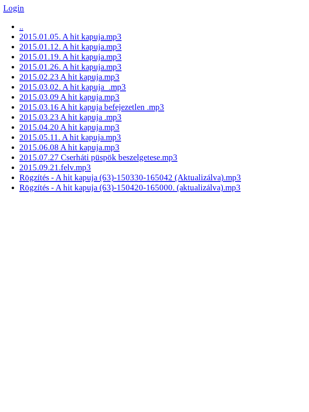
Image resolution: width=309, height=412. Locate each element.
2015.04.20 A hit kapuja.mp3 (69, 127)
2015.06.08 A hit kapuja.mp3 (69, 147)
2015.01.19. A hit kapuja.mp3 (70, 57)
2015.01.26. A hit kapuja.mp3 (70, 67)
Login (13, 8)
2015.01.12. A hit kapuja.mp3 (70, 47)
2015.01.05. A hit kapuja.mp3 (70, 36)
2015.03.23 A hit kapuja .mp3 (70, 117)
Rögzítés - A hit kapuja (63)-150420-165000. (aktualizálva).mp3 (130, 187)
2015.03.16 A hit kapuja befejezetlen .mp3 (91, 107)
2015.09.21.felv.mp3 (55, 167)
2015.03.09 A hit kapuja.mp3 (69, 97)
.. (21, 26)
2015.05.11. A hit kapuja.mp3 (70, 137)
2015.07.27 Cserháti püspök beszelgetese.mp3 (98, 157)
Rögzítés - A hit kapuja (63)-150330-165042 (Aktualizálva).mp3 (130, 177)
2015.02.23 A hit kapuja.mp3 (69, 77)
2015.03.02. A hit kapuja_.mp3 (72, 87)
